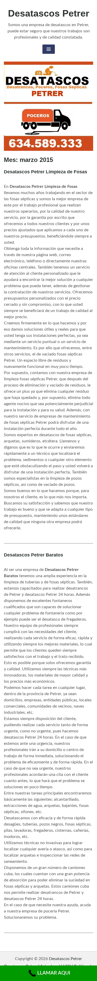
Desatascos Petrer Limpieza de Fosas (45, 171)
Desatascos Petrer (48, 13)
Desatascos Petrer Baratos (33, 555)
